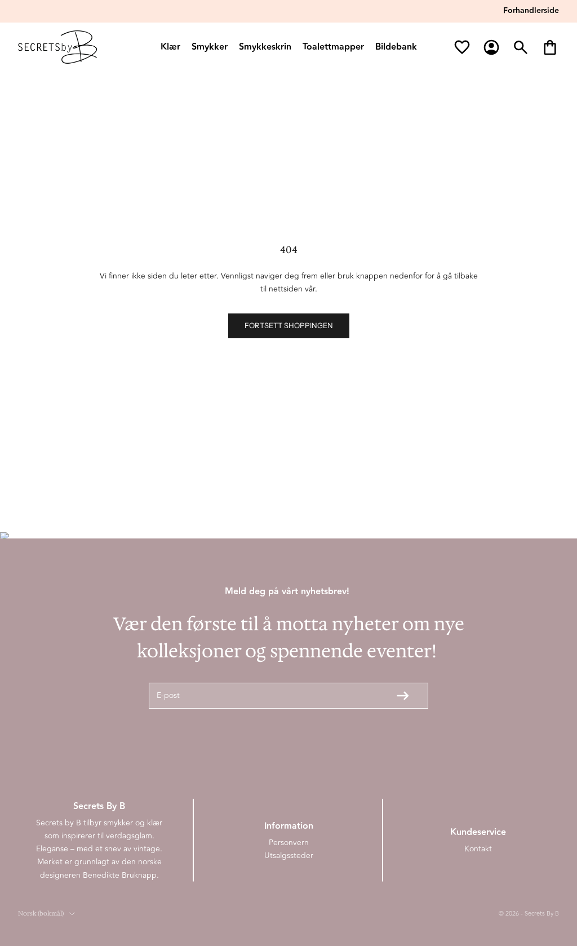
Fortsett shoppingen (289, 325)
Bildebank (396, 47)
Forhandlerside (531, 11)
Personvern (289, 842)
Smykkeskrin (265, 47)
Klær (170, 47)
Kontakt (478, 849)
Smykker (210, 47)
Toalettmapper (333, 47)
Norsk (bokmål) (41, 913)
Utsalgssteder (288, 855)
